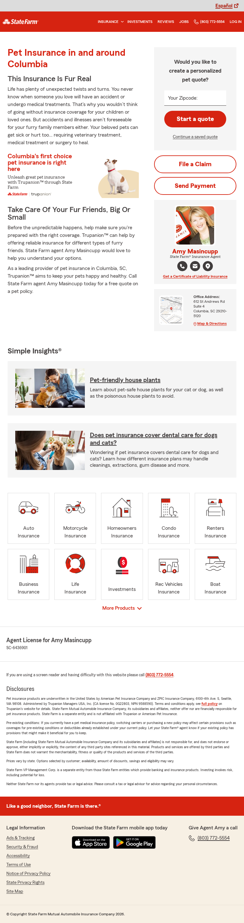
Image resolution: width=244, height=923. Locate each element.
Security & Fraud (22, 847)
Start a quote (195, 119)
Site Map (14, 891)
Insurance (108, 22)
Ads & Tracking (20, 838)
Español (224, 5)
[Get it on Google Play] (134, 842)
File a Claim (195, 164)
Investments (139, 22)
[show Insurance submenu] (121, 22)
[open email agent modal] (195, 267)
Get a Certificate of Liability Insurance (195, 276)
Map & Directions (212, 323)
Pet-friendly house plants (125, 380)
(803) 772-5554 (212, 22)
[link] (20, 22)
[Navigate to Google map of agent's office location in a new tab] (208, 266)
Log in (235, 22)
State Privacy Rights (25, 882)
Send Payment (195, 186)
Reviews (166, 22)
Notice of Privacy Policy (28, 873)
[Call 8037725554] (182, 266)
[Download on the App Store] (91, 842)
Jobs (184, 22)
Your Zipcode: (183, 98)
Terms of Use (18, 865)
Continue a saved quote (195, 137)
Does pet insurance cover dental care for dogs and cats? (153, 439)
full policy (209, 704)
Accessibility (18, 856)
